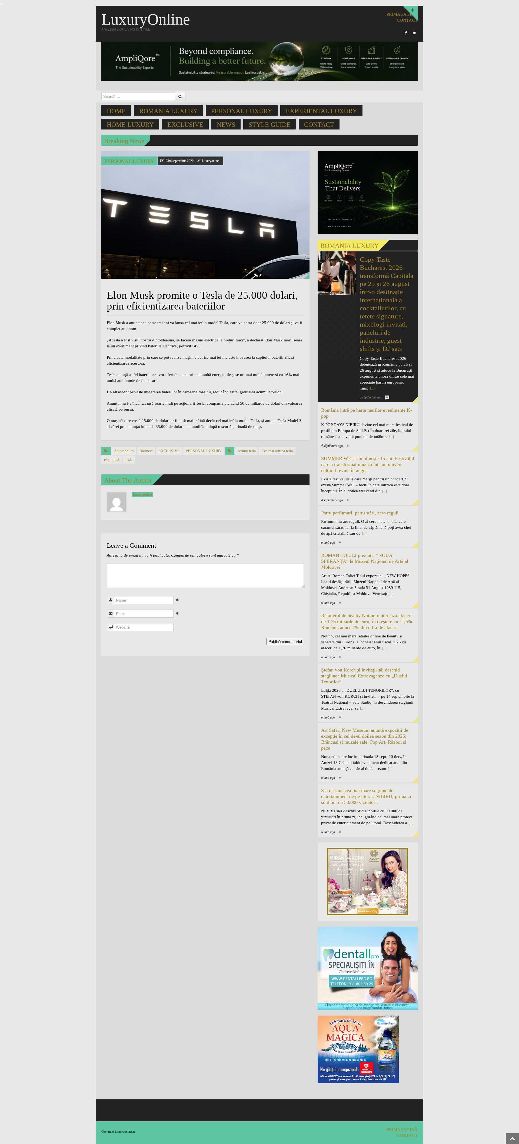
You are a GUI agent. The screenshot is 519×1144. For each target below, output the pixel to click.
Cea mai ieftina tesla (277, 451)
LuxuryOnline (145, 19)
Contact (319, 124)
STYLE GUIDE (270, 124)
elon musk (112, 460)
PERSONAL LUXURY (241, 111)
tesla (129, 460)
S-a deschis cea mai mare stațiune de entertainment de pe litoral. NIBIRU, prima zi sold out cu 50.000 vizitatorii (366, 796)
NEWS (226, 124)
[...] (372, 388)
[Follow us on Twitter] (414, 32)
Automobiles (124, 451)
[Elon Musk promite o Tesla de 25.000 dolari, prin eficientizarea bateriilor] (205, 214)
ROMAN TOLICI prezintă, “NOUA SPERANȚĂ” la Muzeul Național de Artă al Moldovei (364, 561)
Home (116, 111)
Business (145, 451)
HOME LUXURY (130, 124)
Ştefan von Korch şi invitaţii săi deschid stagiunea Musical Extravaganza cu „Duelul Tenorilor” (364, 675)
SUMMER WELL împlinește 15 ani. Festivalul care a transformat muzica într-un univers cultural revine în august (367, 464)
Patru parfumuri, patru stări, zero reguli (359, 513)
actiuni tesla (247, 451)
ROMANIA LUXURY (168, 111)
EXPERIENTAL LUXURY (321, 111)
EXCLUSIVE (185, 124)
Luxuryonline (210, 161)
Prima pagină (402, 14)
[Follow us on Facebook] (406, 32)
